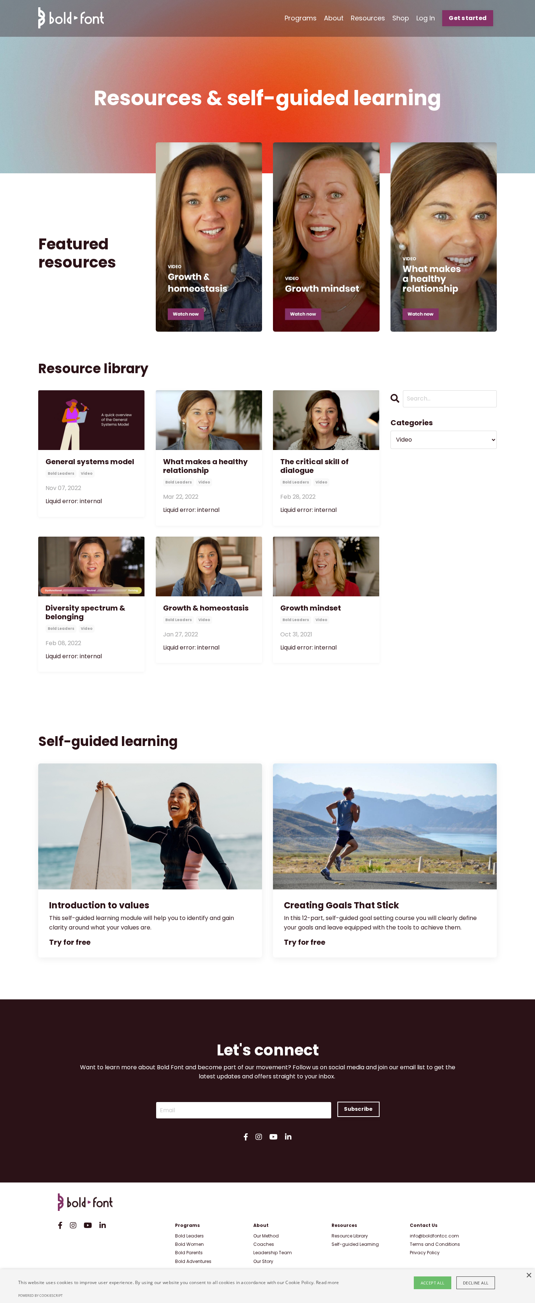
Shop (400, 18)
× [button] (528, 1275)
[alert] (267, 1286)
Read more (327, 1282)
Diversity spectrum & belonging (85, 612)
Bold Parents (189, 1252)
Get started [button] (468, 18)
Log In (425, 18)
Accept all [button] (433, 1283)
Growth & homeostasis (206, 608)
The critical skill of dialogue (314, 466)
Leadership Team (272, 1252)
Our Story (263, 1261)
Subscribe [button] (358, 1109)
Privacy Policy (425, 1252)
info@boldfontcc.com (434, 1236)
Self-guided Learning (355, 1244)
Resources (368, 18)
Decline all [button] (475, 1283)
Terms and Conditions (435, 1244)
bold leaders (61, 473)
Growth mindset (310, 608)
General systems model (89, 461)
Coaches (263, 1244)
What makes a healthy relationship (205, 466)
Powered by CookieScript (40, 1295)
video (86, 473)
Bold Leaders (189, 1236)
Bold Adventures (193, 1261)
